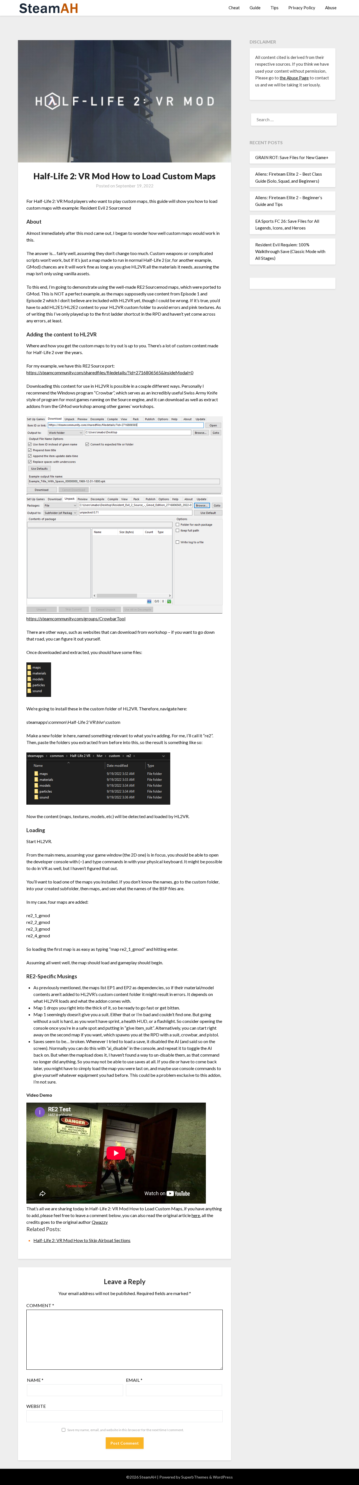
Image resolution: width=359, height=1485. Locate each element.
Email (134, 1380)
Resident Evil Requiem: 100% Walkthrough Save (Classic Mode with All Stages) (290, 251)
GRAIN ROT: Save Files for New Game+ (291, 157)
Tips (274, 7)
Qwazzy (100, 1222)
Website (36, 1406)
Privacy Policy (301, 7)
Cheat (234, 7)
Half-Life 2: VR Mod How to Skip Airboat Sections (81, 1240)
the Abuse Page (294, 77)
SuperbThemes (194, 1477)
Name (35, 1380)
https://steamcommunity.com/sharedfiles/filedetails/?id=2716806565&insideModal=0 (109, 372)
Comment (40, 1305)
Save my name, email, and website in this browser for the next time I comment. (125, 1430)
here (196, 1215)
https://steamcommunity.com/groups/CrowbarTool (75, 618)
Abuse (331, 7)
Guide (255, 7)
